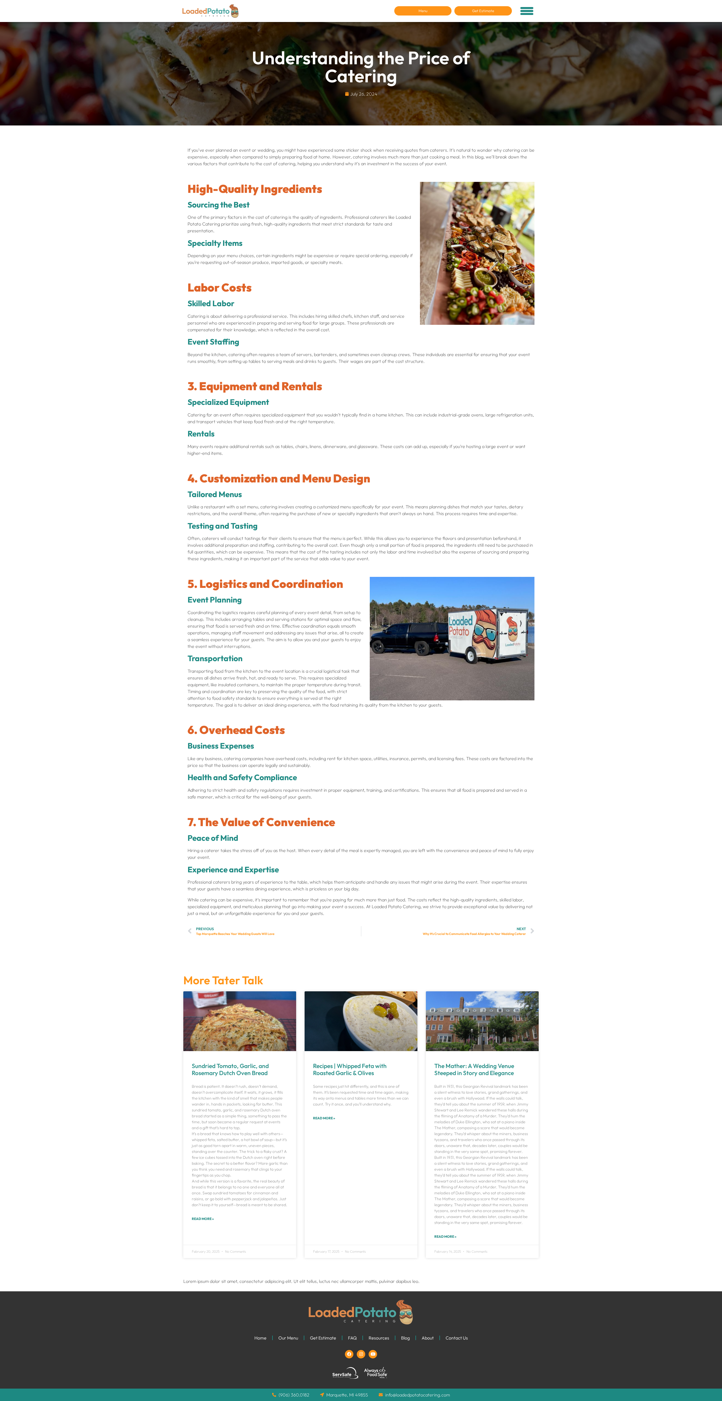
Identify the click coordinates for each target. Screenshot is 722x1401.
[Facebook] (349, 1354)
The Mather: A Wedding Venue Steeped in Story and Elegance (474, 1069)
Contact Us (457, 1338)
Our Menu (288, 1338)
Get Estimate (323, 1338)
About (428, 1338)
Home (260, 1338)
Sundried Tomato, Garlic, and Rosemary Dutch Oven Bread (230, 1069)
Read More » (203, 1219)
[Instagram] (361, 1354)
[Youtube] (373, 1354)
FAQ (352, 1338)
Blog (405, 1338)
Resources (379, 1338)
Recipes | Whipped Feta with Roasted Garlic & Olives (350, 1069)
